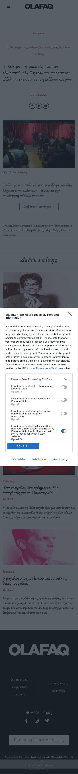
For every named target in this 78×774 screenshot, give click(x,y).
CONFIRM (23, 446)
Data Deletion (18, 459)
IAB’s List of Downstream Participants (43, 368)
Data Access (39, 459)
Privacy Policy (59, 459)
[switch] (64, 387)
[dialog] (39, 387)
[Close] (70, 315)
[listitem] (39, 379)
